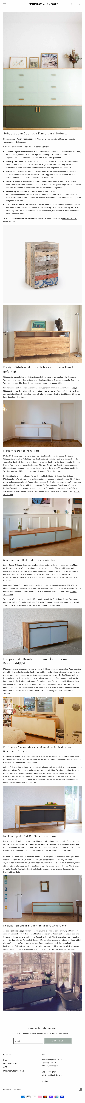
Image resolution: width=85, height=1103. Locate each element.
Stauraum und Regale (55, 485)
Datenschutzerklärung (13, 1070)
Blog (5, 1060)
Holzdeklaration (10, 1063)
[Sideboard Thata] (42, 809)
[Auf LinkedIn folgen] (80, 1089)
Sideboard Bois (70, 394)
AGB (5, 1067)
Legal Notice (7, 1089)
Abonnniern (58, 1041)
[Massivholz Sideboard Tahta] (42, 423)
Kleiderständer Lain (11, 872)
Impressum (17, 1089)
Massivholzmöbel (69, 218)
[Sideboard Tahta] (42, 898)
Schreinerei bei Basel (16, 397)
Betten (43, 869)
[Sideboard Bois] (42, 526)
